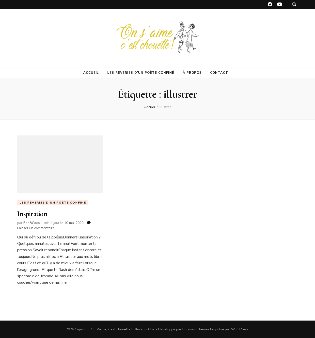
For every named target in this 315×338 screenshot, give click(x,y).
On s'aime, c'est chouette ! (111, 329)
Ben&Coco (31, 222)
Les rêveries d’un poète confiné (140, 73)
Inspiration (32, 213)
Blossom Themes (195, 329)
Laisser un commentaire (35, 228)
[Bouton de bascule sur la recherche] (294, 4)
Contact (219, 73)
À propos (192, 73)
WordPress (239, 329)
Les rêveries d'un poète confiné (52, 203)
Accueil (91, 73)
